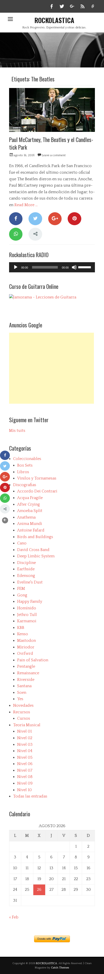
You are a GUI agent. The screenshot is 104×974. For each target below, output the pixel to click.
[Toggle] (5, 520)
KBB (20, 627)
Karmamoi (26, 621)
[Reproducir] (15, 267)
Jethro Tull (27, 614)
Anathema (26, 517)
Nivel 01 (24, 731)
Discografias (24, 485)
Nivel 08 (25, 776)
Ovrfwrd (25, 653)
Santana (24, 686)
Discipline (26, 562)
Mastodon (26, 640)
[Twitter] (35, 218)
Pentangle (26, 666)
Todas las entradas (30, 796)
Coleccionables (27, 458)
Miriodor (25, 647)
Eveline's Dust (30, 582)
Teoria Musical (26, 725)
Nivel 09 (25, 783)
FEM (21, 588)
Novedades (23, 705)
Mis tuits (17, 430)
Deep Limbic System (36, 556)
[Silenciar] (74, 267)
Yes (20, 699)
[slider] (85, 266)
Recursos (21, 712)
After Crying (28, 504)
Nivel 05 (25, 757)
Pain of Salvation (32, 660)
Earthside (26, 569)
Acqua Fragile (30, 497)
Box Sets (25, 465)
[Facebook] (15, 218)
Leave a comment (54, 155)
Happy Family (29, 601)
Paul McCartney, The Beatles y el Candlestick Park (51, 143)
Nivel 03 (25, 744)
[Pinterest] (74, 218)
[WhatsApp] (15, 234)
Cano (22, 543)
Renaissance (28, 673)
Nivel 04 (24, 751)
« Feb (13, 917)
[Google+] (55, 218)
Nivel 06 (25, 764)
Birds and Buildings (35, 537)
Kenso (22, 634)
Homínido (26, 608)
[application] (52, 267)
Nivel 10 (24, 790)
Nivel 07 (24, 770)
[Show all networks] (35, 234)
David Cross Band (33, 549)
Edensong (26, 575)
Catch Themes (60, 967)
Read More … (26, 205)
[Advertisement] (51, 368)
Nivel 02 (24, 738)
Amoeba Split (29, 510)
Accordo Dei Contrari (37, 491)
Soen (21, 692)
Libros (23, 472)
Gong (22, 595)
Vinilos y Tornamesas (36, 478)
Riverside (25, 679)
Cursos (23, 718)
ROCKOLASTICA (54, 20)
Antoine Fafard (30, 530)
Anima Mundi (29, 523)
